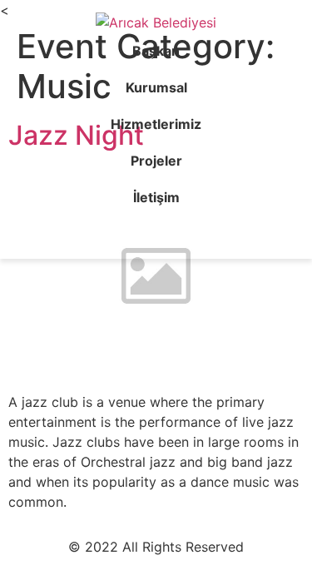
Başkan (156, 50)
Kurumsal (156, 87)
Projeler (156, 160)
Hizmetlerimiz (156, 124)
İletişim (156, 197)
